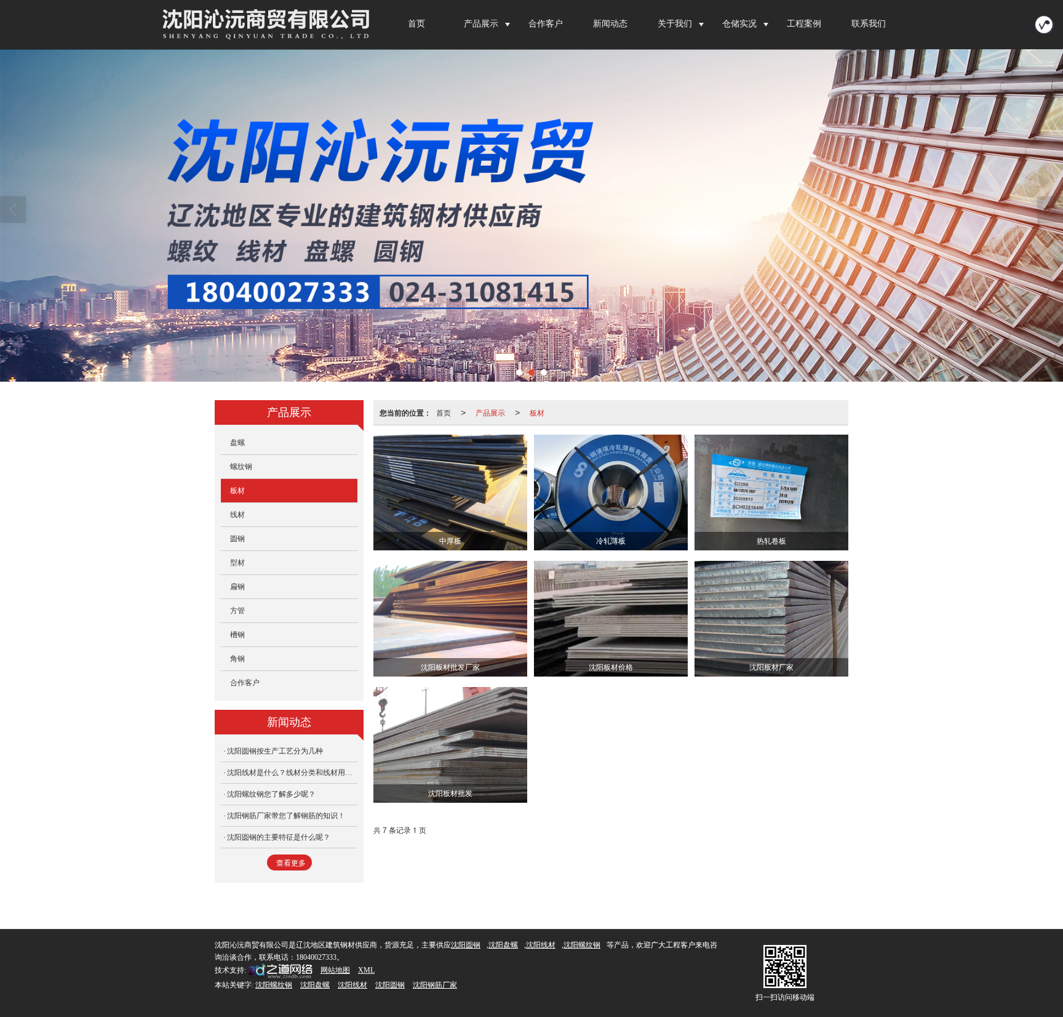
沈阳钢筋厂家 (435, 985)
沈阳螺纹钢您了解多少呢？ (271, 794)
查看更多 (291, 863)
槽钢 (237, 634)
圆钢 (237, 538)
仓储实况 (739, 23)
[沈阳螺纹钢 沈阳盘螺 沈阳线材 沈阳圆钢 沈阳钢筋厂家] (531, 215)
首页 (416, 23)
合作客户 (545, 23)
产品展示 (481, 23)
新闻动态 (610, 23)
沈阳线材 (540, 945)
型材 (237, 562)
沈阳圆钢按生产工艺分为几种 (275, 751)
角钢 (237, 658)
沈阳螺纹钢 (581, 945)
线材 (237, 514)
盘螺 (237, 442)
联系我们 (868, 23)
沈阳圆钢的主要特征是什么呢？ (278, 837)
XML (366, 970)
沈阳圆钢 (465, 945)
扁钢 (237, 586)
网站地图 (335, 970)
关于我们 (675, 23)
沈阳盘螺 (503, 945)
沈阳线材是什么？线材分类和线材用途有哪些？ (292, 772)
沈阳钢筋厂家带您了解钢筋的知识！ (286, 815)
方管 (237, 610)
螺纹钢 (241, 466)
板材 (537, 412)
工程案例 (804, 23)
